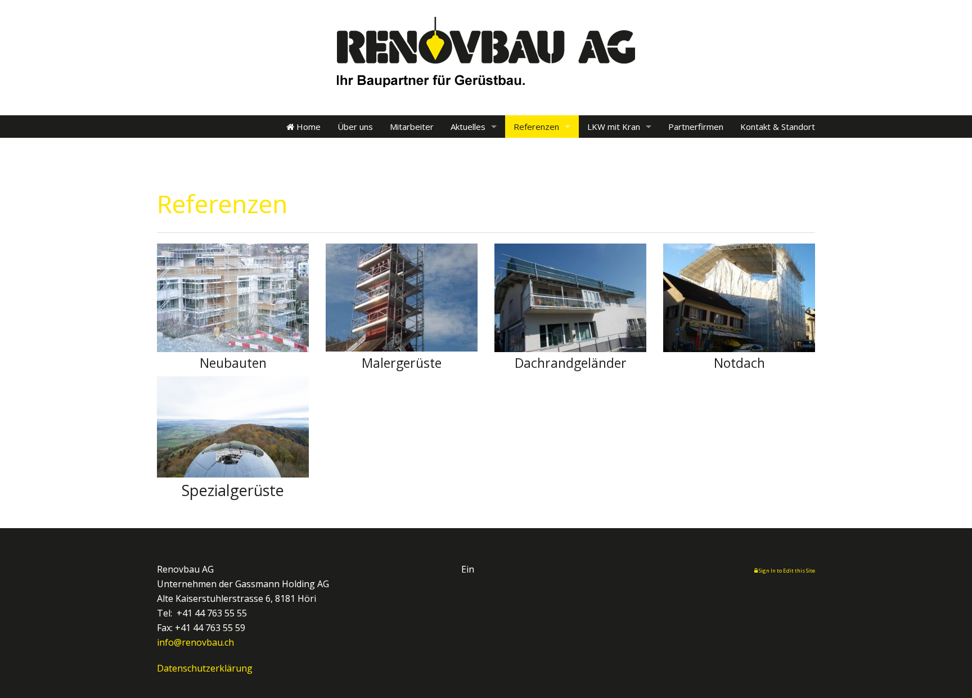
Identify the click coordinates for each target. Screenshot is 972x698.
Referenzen (536, 126)
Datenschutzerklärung (205, 668)
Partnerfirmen (695, 126)
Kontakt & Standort (777, 126)
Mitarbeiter (412, 126)
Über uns (355, 126)
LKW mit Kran (613, 126)
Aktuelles (468, 126)
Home (307, 126)
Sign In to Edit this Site (786, 570)
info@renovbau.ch (195, 642)
